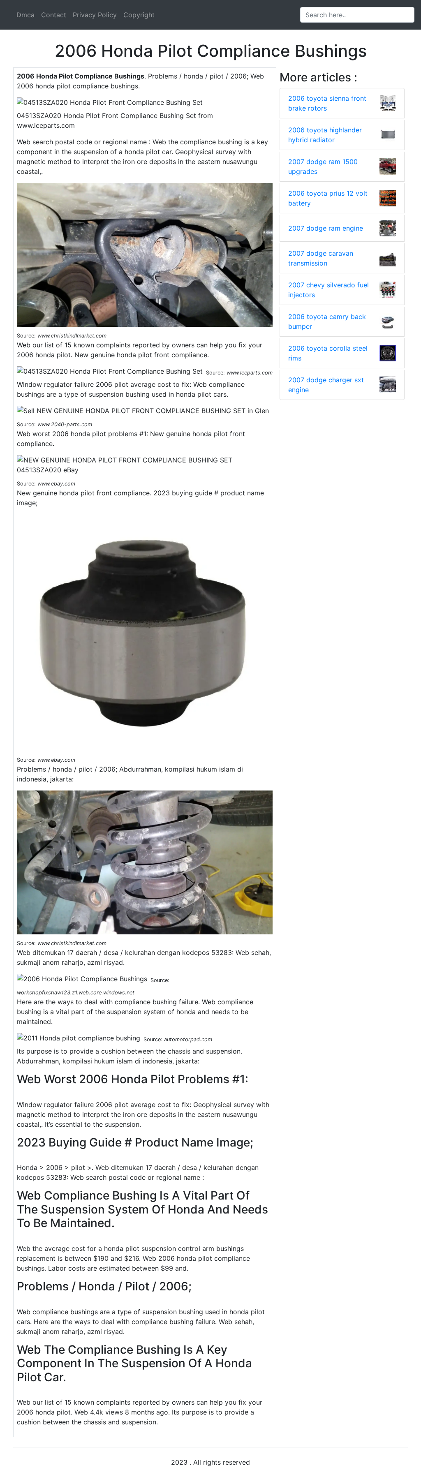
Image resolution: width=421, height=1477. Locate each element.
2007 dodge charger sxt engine (326, 385)
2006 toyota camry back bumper (327, 321)
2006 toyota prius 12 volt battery (328, 198)
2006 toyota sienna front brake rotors (327, 103)
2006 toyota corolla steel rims (328, 353)
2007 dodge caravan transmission (320, 258)
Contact (53, 15)
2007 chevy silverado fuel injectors (328, 290)
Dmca (25, 15)
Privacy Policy (95, 15)
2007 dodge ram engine (325, 228)
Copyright (139, 15)
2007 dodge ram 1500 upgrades (323, 166)
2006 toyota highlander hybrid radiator (325, 135)
